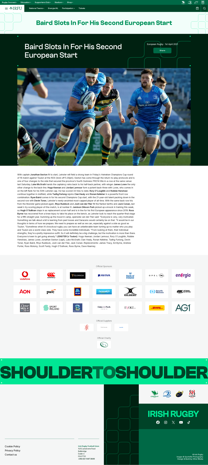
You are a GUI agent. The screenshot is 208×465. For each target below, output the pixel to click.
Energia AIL (53, 8)
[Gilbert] (130, 291)
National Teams (36, 8)
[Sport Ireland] (51, 307)
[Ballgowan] (77, 307)
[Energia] (183, 275)
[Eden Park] (104, 307)
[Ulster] (203, 2)
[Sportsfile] (121, 327)
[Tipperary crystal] (104, 327)
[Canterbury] (51, 275)
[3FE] (86, 327)
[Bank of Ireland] (130, 275)
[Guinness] (77, 275)
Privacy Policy (12, 450)
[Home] (16, 8)
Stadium (58, 2)
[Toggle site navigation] (5, 8)
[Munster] (196, 2)
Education (25, 2)
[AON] (25, 291)
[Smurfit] (157, 291)
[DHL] (157, 307)
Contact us (11, 454)
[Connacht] (183, 2)
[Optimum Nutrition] (183, 291)
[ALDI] (77, 291)
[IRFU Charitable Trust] (104, 344)
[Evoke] (130, 307)
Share (162, 50)
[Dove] (25, 307)
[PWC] (51, 291)
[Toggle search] (204, 8)
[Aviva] (104, 275)
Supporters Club (42, 2)
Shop (69, 2)
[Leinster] (190, 2)
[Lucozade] (104, 291)
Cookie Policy (12, 446)
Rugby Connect (9, 2)
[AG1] (183, 307)
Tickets (82, 8)
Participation (67, 8)
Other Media (198, 459)
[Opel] (157, 275)
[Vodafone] (25, 275)
